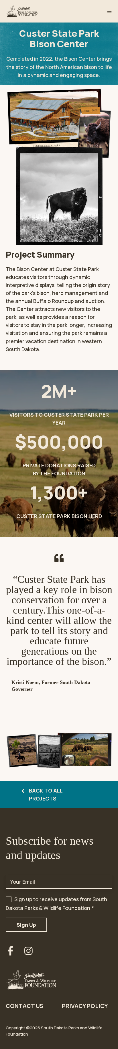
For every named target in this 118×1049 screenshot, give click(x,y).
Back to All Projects (45, 794)
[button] (109, 11)
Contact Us (24, 1006)
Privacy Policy (85, 1006)
